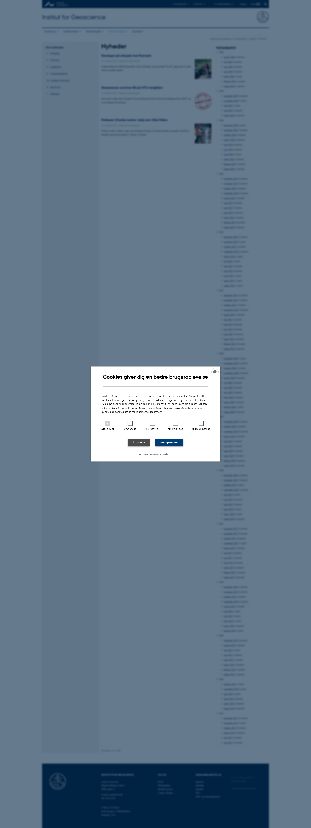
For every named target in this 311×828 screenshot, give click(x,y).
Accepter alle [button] (169, 442)
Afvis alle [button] (139, 442)
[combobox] (215, 371)
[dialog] (155, 413)
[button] (155, 454)
